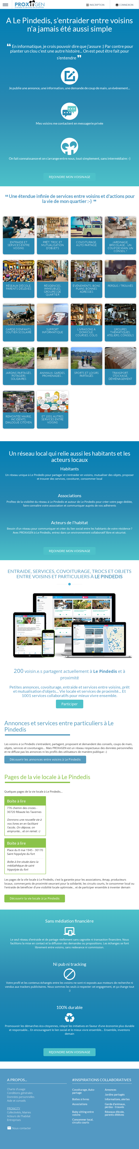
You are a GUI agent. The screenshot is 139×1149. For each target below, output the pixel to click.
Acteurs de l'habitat (18, 1116)
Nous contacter (21, 1128)
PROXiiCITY (13, 1108)
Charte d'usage (16, 1089)
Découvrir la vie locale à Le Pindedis (35, 898)
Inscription (96, 4)
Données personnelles (20, 1097)
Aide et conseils (16, 1100)
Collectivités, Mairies (19, 1112)
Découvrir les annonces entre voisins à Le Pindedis (45, 759)
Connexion (126, 4)
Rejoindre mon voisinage (69, 177)
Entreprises (14, 1120)
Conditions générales (20, 1093)
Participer (69, 703)
